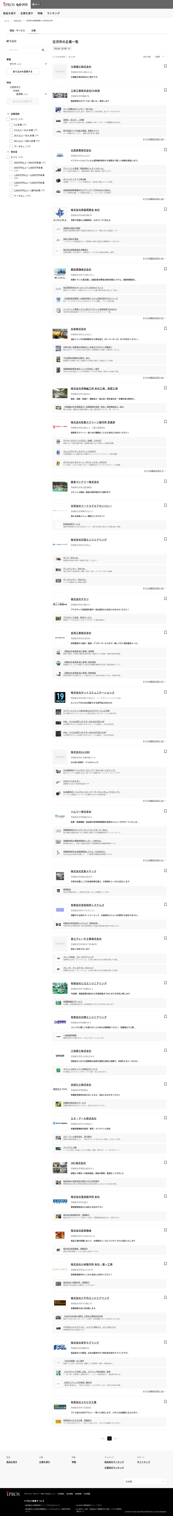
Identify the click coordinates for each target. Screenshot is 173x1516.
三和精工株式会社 (81, 1051)
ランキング (53, 13)
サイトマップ (143, 1462)
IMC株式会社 (78, 1163)
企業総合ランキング (114, 1467)
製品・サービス (17, 30)
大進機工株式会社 (81, 66)
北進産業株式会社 (81, 150)
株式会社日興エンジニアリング (89, 539)
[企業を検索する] (43, 50)
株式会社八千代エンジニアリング (90, 1298)
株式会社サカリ (80, 599)
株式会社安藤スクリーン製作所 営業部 (93, 422)
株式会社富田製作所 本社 (85, 1197)
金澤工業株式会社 (81, 633)
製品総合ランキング (114, 1462)
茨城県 (16, 90)
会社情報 (69, 1494)
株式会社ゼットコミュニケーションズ (92, 692)
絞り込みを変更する (22, 71)
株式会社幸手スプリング (85, 1342)
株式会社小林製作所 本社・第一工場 (92, 1264)
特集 (40, 13)
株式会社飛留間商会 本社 (85, 210)
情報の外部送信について (48, 1494)
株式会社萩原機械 (81, 1230)
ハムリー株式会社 (81, 811)
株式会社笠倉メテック (84, 871)
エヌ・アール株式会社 (84, 1118)
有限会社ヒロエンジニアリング (89, 983)
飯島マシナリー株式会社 (85, 482)
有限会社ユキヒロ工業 (84, 1402)
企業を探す (26, 13)
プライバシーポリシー (32, 1494)
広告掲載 (87, 1494)
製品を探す (9, 13)
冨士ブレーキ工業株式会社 (86, 939)
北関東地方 (15, 87)
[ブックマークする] (165, 66)
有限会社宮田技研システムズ (87, 905)
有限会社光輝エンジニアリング (89, 1017)
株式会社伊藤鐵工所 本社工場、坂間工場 (94, 388)
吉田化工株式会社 (81, 1084)
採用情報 (78, 1494)
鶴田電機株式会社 (81, 269)
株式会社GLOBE (80, 752)
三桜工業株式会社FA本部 (85, 90)
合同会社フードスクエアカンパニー (91, 506)
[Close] (69, 48)
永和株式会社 (78, 329)
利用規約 (61, 1494)
